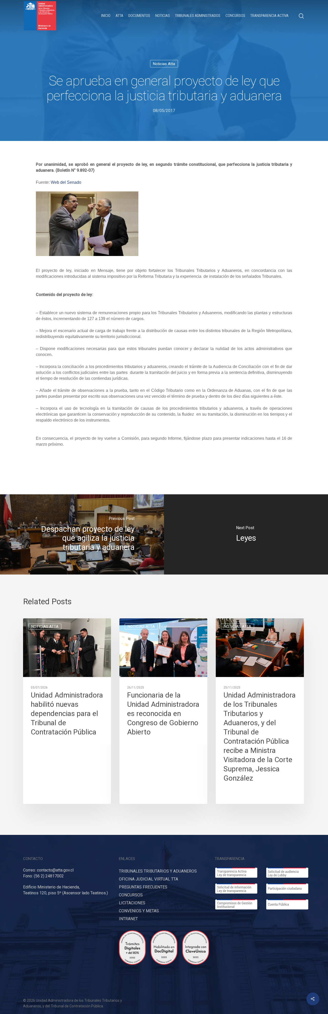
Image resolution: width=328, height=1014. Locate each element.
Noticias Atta (164, 64)
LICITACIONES (132, 902)
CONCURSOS (235, 15)
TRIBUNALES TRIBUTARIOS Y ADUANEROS (158, 871)
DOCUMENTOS (139, 15)
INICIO (105, 15)
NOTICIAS (162, 15)
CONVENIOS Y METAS (139, 910)
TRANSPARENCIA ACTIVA (269, 15)
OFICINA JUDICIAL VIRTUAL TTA (148, 879)
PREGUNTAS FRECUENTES (143, 887)
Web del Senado (66, 182)
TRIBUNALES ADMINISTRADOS (197, 15)
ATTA (119, 15)
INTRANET (128, 918)
